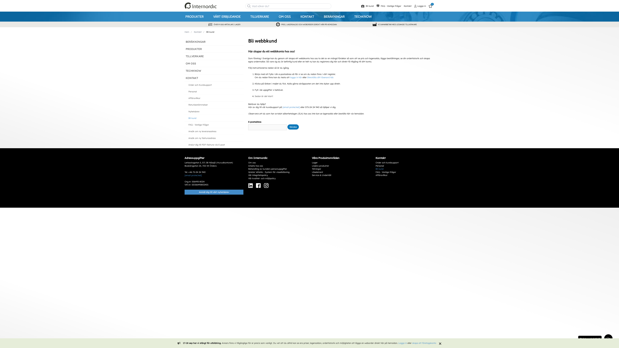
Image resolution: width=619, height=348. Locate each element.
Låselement (317, 172)
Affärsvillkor (382, 175)
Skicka (293, 127)
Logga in (402, 343)
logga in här (296, 77)
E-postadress (254, 122)
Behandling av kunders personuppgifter (267, 169)
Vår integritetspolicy (258, 175)
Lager (315, 162)
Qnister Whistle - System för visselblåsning (269, 172)
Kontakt (408, 6)
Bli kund (369, 6)
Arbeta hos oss (255, 165)
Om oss (252, 162)
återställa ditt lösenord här (320, 77)
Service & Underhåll (321, 175)
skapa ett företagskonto (424, 343)
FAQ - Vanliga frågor (390, 6)
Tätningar (316, 169)
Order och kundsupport (387, 162)
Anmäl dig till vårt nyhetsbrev (214, 192)
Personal (380, 165)
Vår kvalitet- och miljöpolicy (262, 178)
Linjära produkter (320, 165)
